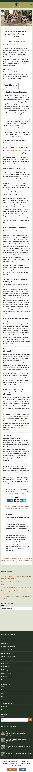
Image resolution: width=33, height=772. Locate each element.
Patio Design (5, 670)
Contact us (4, 709)
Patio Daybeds (5, 666)
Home (3, 690)
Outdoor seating (6, 660)
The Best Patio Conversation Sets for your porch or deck (16, 583)
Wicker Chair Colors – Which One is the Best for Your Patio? (15, 597)
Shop (2, 693)
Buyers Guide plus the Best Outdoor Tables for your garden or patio (16, 592)
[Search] (31, 4)
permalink (24, 508)
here (19, 136)
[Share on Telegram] (24, 500)
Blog (2, 696)
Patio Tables (4, 676)
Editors (23, 41)
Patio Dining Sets (24, 29)
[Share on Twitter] (11, 500)
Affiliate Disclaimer (6, 703)
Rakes (3, 680)
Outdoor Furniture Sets (8, 656)
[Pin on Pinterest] (18, 500)
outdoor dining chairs (14, 332)
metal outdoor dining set (14, 150)
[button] (2, 5)
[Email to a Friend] (15, 500)
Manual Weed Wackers (8, 646)
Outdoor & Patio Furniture (11, 29)
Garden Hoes (5, 643)
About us (4, 699)
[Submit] (30, 719)
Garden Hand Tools (6, 640)
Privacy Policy (5, 706)
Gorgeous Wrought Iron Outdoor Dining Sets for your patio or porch (25, 560)
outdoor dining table (13, 255)
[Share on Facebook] (8, 500)
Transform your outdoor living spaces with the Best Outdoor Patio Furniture (16, 577)
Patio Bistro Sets (6, 663)
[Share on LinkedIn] (21, 500)
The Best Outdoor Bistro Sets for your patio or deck (16, 587)
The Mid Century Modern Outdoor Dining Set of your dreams (8, 560)
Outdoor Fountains (7, 653)
